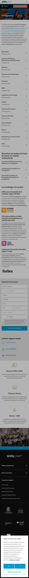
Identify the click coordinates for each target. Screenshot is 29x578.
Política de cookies (15, 560)
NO (9, 566)
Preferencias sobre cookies (14, 572)
